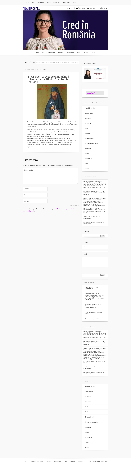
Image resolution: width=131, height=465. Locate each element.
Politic (33, 62)
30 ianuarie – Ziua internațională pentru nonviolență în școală (94, 193)
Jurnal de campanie (91, 143)
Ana (84, 217)
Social (87, 164)
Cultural (88, 118)
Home (27, 62)
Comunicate (89, 113)
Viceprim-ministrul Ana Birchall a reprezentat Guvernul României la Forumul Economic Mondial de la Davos (94, 209)
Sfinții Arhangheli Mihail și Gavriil (93, 313)
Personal (88, 148)
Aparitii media (90, 108)
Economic (88, 123)
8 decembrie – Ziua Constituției (91, 288)
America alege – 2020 (92, 319)
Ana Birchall (91, 93)
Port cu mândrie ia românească (91, 217)
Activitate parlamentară (36, 461)
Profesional (89, 158)
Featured (88, 133)
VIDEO (87, 169)
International (89, 138)
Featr (86, 128)
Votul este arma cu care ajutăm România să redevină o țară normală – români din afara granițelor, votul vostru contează (94, 296)
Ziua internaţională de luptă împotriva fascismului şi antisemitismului (94, 306)
